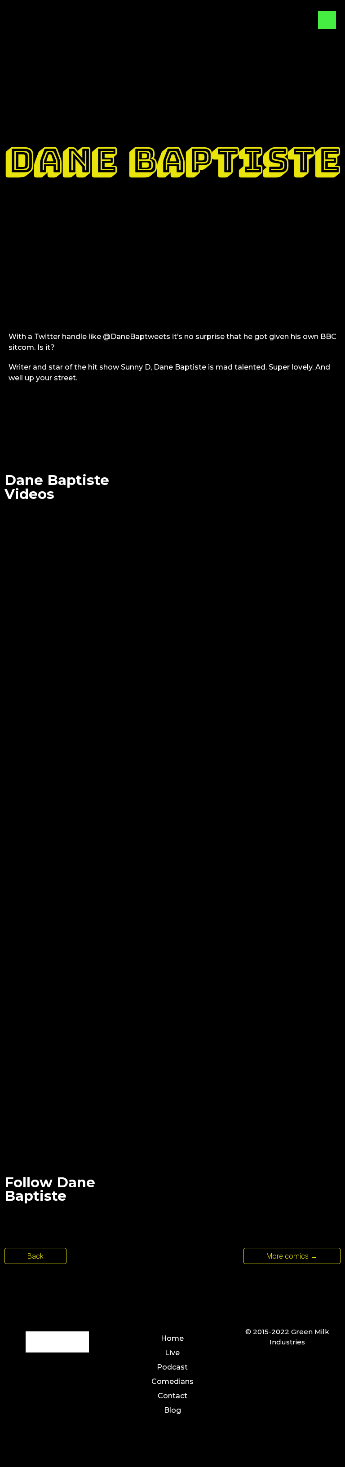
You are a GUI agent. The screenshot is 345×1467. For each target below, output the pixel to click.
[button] (292, 1256)
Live (172, 1352)
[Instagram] (263, 1191)
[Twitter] (196, 1191)
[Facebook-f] (36, 1341)
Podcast (172, 1367)
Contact (172, 1396)
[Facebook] (219, 1191)
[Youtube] (241, 1191)
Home (172, 1338)
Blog (172, 1410)
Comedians (172, 1381)
